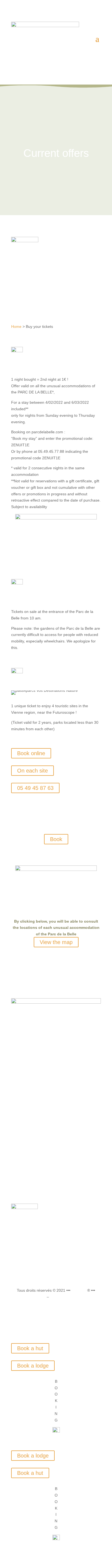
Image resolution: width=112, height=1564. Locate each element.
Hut (56, 1122)
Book (56, 839)
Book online (31, 753)
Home (16, 326)
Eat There (56, 1155)
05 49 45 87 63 (35, 788)
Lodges (56, 1112)
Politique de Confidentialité (73, 1297)
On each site (32, 771)
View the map (56, 942)
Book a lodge (33, 1366)
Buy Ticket (56, 1145)
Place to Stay (56, 1166)
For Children (56, 1176)
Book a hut (30, 1348)
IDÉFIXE (78, 1290)
